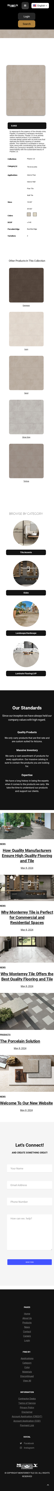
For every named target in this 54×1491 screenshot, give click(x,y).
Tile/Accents (26, 552)
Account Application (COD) (27, 1420)
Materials (27, 1371)
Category (27, 1362)
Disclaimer (27, 1411)
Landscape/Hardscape (26, 633)
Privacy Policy (27, 1407)
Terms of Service (27, 1402)
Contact (27, 1331)
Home (27, 1313)
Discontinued (27, 1376)
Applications (27, 1358)
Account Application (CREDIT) (27, 1416)
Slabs (26, 592)
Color (27, 1367)
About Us (27, 1318)
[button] (25, 5)
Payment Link (27, 1425)
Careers (27, 1335)
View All (27, 1380)
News (3, 843)
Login (27, 1340)
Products (5, 1034)
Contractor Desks (27, 1398)
